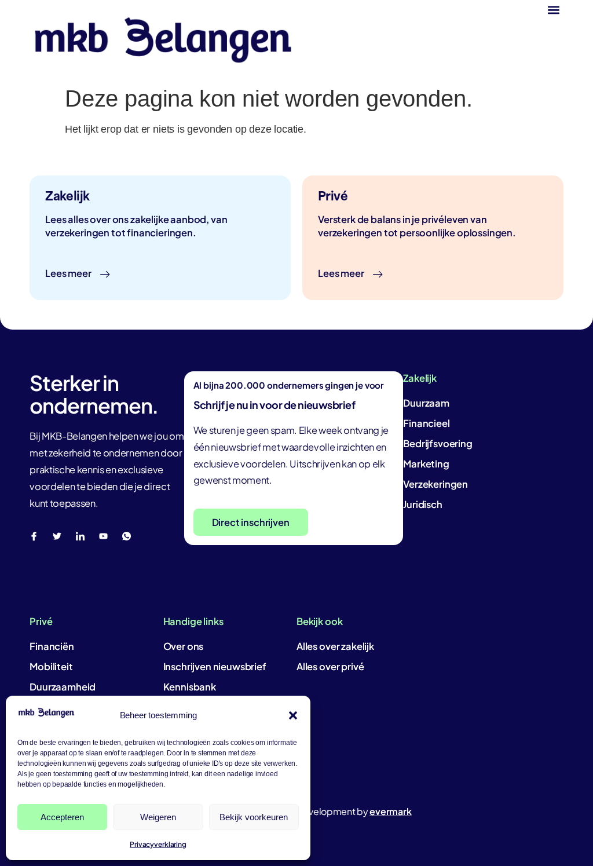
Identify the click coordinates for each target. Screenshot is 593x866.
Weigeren (158, 817)
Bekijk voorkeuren (253, 817)
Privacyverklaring (158, 844)
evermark (390, 811)
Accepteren (62, 817)
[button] (293, 715)
